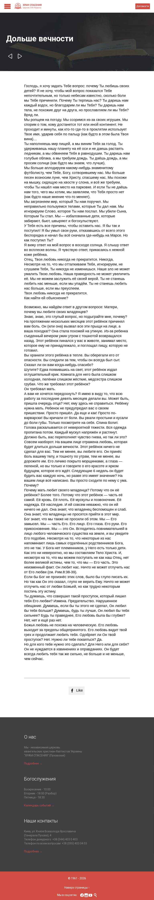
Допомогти (142, 6)
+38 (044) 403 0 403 (65, 839)
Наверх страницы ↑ (77, 887)
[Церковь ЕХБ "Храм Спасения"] (74, 6)
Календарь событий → (39, 805)
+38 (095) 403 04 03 (74, 843)
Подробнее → (33, 763)
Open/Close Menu (7, 6)
